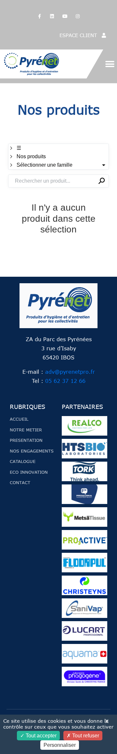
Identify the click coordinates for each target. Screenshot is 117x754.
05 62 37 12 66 (65, 381)
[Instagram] (77, 16)
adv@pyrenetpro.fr (70, 372)
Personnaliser (60, 745)
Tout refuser (85, 735)
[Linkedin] (52, 16)
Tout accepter (40, 735)
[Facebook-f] (39, 16)
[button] (109, 64)
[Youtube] (64, 16)
